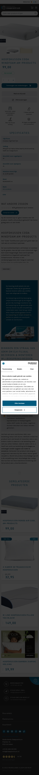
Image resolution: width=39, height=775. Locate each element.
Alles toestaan (19, 403)
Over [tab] (32, 369)
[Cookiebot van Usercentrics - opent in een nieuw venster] (28, 363)
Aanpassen (18, 410)
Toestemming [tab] (7, 369)
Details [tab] (19, 369)
